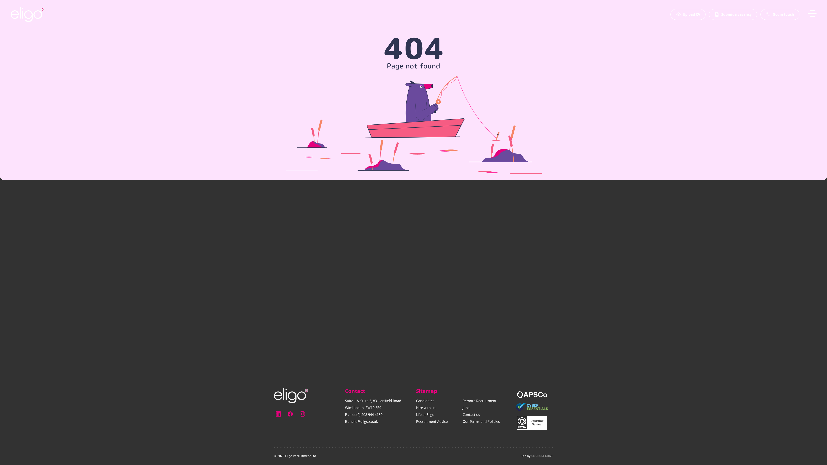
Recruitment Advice (432, 421)
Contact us (471, 414)
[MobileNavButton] (812, 13)
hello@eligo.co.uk (364, 421)
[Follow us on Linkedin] (278, 414)
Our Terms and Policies (481, 421)
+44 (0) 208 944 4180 (366, 414)
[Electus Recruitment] (291, 395)
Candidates (425, 400)
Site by (525, 456)
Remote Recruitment (479, 400)
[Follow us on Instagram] (302, 414)
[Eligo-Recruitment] (27, 14)
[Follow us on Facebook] (290, 414)
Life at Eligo (425, 414)
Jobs (466, 407)
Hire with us (425, 407)
